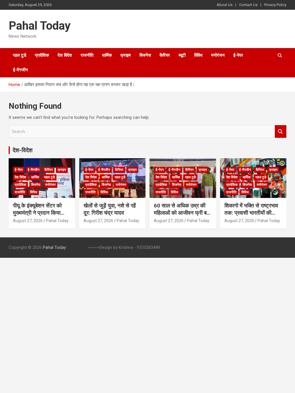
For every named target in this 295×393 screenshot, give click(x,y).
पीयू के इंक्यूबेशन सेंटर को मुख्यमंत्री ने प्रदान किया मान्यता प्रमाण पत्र (37, 212)
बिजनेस (145, 55)
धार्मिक (107, 55)
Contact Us (248, 5)
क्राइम (125, 55)
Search (280, 131)
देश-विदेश (23, 150)
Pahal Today (40, 26)
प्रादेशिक (42, 55)
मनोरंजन (218, 55)
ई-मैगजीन (20, 70)
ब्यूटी (182, 55)
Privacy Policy (275, 5)
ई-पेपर (238, 55)
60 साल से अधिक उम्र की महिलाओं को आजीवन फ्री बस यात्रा (182, 212)
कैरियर (165, 55)
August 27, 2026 (28, 220)
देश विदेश (65, 55)
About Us (224, 5)
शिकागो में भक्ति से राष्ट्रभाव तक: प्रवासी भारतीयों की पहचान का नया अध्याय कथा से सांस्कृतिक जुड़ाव (251, 216)
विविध (198, 55)
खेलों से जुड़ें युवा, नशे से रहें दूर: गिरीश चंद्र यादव (110, 209)
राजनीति (87, 55)
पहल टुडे (19, 55)
